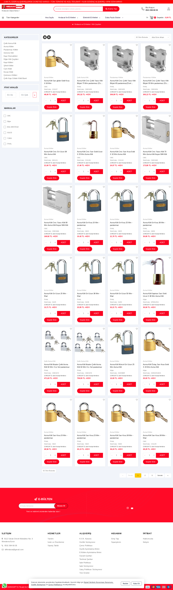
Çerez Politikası (86, 546)
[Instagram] (127, 508)
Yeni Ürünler (84, 573)
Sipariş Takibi (53, 546)
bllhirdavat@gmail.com (14, 550)
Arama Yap (112, 9)
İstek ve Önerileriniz (56, 542)
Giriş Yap (115, 539)
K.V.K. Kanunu (85, 539)
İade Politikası (85, 563)
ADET (63, 101)
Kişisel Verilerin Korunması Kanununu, (98, 582)
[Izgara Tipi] (45, 37)
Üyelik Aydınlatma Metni (89, 549)
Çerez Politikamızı (55, 585)
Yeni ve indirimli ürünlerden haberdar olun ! (43, 511)
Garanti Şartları (85, 556)
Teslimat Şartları (86, 559)
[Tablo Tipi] (49, 37)
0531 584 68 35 (10, 546)
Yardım (51, 539)
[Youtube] (132, 508)
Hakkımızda (148, 539)
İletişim (146, 542)
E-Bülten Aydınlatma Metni (90, 552)
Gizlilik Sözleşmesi (87, 542)
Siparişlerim (116, 542)
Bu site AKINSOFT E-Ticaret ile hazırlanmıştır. (20, 587)
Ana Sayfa (49, 17)
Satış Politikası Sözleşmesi (90, 569)
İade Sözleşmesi (86, 566)
